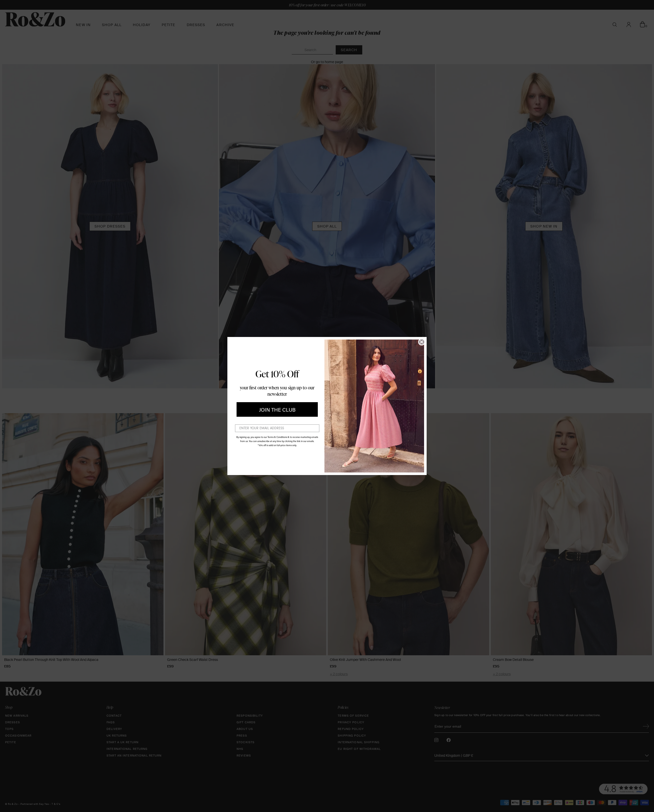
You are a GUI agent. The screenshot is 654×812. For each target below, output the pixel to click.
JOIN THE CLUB (277, 409)
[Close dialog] (422, 342)
